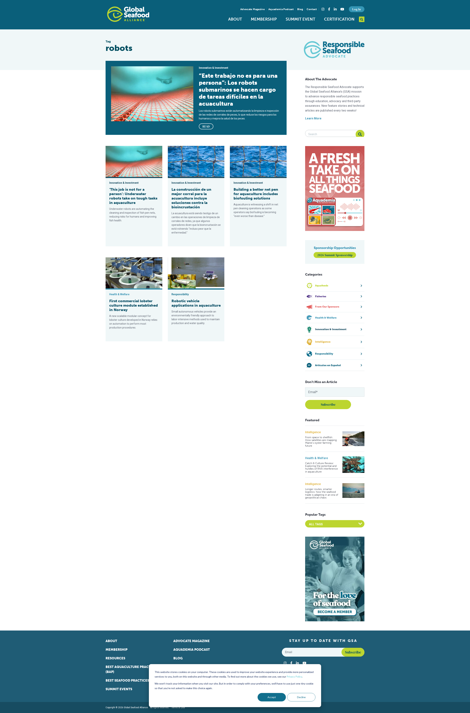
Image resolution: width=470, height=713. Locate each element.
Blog (300, 9)
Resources (115, 658)
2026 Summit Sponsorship (334, 255)
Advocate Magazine (252, 9)
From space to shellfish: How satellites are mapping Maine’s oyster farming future (321, 441)
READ (206, 126)
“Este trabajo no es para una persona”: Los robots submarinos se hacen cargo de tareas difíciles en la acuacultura (238, 89)
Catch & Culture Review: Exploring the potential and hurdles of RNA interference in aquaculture (321, 467)
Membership (264, 19)
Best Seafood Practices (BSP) (132, 680)
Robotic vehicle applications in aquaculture (196, 303)
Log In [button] (356, 9)
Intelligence (313, 432)
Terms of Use (178, 707)
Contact (312, 9)
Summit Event (300, 19)
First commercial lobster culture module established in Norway (133, 305)
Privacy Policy (294, 676)
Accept (271, 697)
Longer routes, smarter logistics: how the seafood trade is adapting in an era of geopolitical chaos (321, 493)
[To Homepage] (128, 14)
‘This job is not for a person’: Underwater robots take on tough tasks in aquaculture (133, 196)
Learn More (313, 118)
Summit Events (119, 689)
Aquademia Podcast (281, 9)
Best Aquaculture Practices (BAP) (132, 669)
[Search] (360, 134)
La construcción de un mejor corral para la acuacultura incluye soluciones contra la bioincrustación (191, 198)
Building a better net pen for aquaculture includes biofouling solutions (256, 193)
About (235, 19)
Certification (339, 19)
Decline (301, 697)
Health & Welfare (316, 458)
